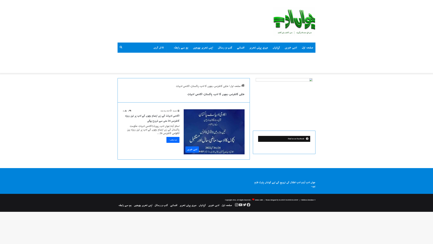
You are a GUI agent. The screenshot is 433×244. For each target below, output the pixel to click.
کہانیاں (276, 47)
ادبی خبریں (291, 47)
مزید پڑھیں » (173, 140)
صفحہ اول (307, 47)
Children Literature (307, 200)
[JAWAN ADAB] (294, 21)
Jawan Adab (259, 200)
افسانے (241, 47)
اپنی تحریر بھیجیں (203, 47)
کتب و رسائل (225, 47)
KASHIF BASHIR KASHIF (288, 200)
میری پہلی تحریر (258, 47)
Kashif (175, 111)
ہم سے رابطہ (181, 47)
